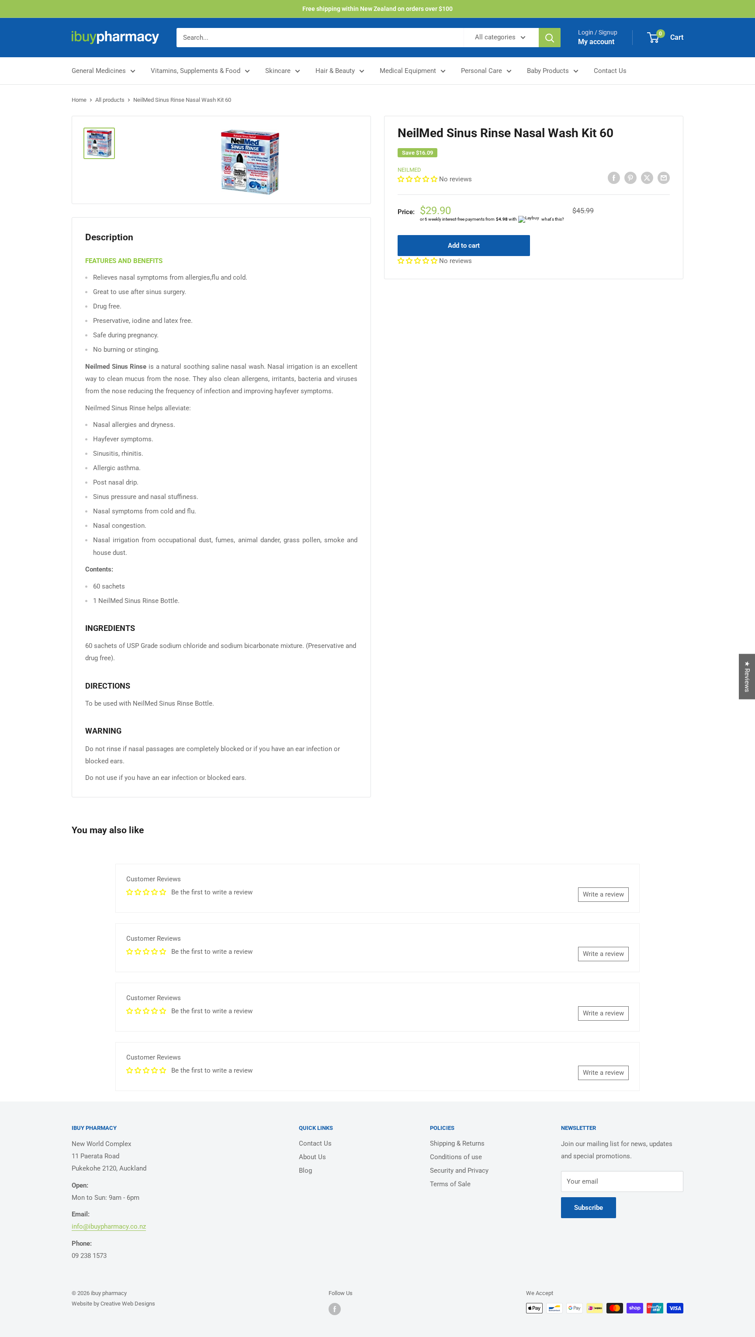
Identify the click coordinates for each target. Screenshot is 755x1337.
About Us (312, 1157)
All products (110, 100)
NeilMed (409, 169)
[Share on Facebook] (614, 177)
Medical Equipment (408, 71)
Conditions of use (456, 1157)
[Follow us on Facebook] (335, 1309)
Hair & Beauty (335, 71)
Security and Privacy (459, 1170)
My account (596, 42)
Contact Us (610, 71)
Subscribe (588, 1208)
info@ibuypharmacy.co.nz (109, 1226)
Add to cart (464, 245)
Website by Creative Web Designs (113, 1303)
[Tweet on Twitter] (647, 177)
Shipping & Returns (457, 1143)
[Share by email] (664, 177)
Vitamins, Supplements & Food (195, 71)
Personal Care (481, 71)
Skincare (278, 71)
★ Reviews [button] (747, 677)
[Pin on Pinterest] (630, 177)
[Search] (550, 37)
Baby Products (548, 71)
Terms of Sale (450, 1184)
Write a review (603, 894)
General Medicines (99, 71)
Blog (305, 1170)
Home (79, 100)
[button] (418, 179)
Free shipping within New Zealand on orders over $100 (377, 8)
